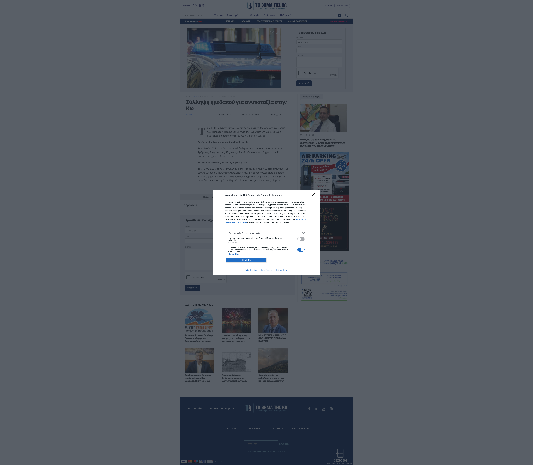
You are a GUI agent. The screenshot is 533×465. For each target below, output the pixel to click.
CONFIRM (246, 260)
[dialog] (266, 232)
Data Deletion (251, 270)
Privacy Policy (282, 270)
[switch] (301, 239)
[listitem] (266, 233)
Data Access (266, 270)
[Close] (314, 195)
